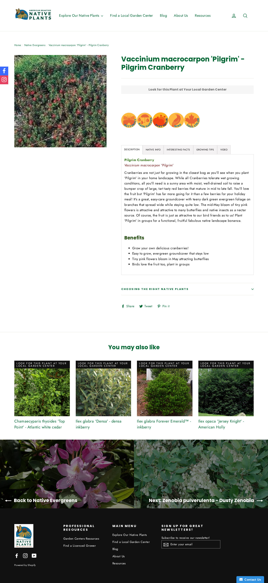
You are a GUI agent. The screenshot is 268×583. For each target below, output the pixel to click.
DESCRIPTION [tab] (132, 149)
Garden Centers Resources (81, 538)
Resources (203, 15)
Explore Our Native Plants (79, 15)
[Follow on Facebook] (4, 71)
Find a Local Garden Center (131, 15)
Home (17, 45)
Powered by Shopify (25, 565)
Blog (163, 15)
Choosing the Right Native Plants (155, 289)
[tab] (153, 149)
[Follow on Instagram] (4, 79)
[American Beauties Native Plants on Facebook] (16, 555)
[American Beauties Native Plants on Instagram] (25, 555)
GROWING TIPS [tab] (205, 149)
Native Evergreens (34, 45)
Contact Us (252, 579)
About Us (181, 15)
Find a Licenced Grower (79, 546)
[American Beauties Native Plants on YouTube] (34, 555)
